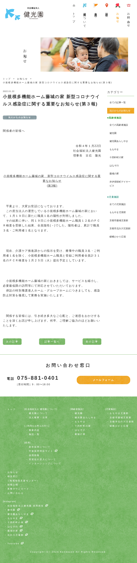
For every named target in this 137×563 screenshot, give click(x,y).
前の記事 (92, 341)
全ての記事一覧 (118, 102)
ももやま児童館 (118, 212)
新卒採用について (40, 447)
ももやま (114, 149)
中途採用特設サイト (41, 451)
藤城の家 (114, 173)
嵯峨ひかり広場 (118, 236)
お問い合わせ (128, 18)
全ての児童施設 (118, 204)
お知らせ (117, 16)
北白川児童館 (15, 535)
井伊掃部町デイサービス (120, 183)
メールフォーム (103, 379)
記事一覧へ (52, 341)
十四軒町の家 (116, 157)
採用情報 (34, 455)
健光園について (84, 19)
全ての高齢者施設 (119, 125)
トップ (73, 16)
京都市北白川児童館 (120, 228)
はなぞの (114, 165)
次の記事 (12, 341)
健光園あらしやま (119, 141)
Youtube (13, 543)
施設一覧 (106, 12)
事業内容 (95, 12)
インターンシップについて (45, 463)
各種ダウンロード (18, 489)
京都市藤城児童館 (119, 220)
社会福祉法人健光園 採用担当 (25, 506)
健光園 (113, 133)
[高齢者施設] (76, 409)
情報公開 (12, 484)
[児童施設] (110, 409)
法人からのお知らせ (120, 110)
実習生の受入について (42, 459)
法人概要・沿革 (38, 417)
